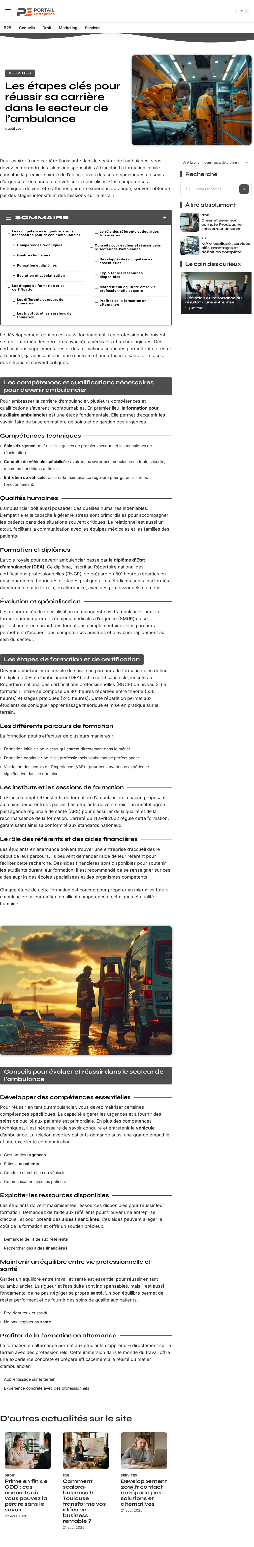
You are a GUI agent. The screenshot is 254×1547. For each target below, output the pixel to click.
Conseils (191, 293)
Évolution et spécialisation (41, 275)
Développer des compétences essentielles (126, 261)
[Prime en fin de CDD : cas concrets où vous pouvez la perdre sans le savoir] (28, 1450)
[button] (246, 162)
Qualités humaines (33, 255)
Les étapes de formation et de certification (38, 287)
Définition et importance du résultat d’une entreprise (213, 300)
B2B (66, 1475)
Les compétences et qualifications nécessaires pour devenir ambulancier (46, 233)
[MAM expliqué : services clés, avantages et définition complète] (189, 245)
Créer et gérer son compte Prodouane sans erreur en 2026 (221, 224)
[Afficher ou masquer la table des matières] (118, 218)
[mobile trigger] (9, 11)
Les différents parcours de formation (40, 301)
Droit (10, 1475)
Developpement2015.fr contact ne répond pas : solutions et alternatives (144, 1492)
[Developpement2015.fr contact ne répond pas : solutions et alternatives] (144, 1450)
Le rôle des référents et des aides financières (129, 233)
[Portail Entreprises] (35, 11)
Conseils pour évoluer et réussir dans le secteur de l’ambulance (128, 247)
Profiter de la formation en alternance (123, 302)
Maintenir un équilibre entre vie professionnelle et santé (128, 289)
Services (20, 73)
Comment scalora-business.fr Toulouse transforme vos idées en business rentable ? (84, 1501)
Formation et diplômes (37, 265)
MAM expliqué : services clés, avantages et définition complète (225, 247)
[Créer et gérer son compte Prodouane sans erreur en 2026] (189, 222)
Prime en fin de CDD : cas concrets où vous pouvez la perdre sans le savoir (26, 1495)
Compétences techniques (40, 245)
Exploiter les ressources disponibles (121, 275)
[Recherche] (231, 11)
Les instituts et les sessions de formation (44, 315)
